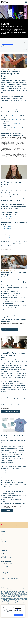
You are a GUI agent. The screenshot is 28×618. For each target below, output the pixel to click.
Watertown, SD (16, 123)
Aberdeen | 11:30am (6, 236)
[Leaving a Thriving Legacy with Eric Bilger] (14, 262)
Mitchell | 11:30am (6, 226)
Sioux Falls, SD (16, 115)
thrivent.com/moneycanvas (11, 403)
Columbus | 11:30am (6, 216)
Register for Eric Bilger (9, 329)
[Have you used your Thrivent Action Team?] (14, 425)
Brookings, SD (16, 127)
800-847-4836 (4, 556)
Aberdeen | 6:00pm (6, 238)
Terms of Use (16, 578)
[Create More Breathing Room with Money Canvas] (14, 342)
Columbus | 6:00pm (6, 218)
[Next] (17, 516)
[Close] (22, 606)
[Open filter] (25, 42)
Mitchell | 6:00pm (6, 228)
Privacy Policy (18, 609)
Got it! (18, 615)
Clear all (25, 49)
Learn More (7, 510)
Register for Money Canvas (11, 411)
